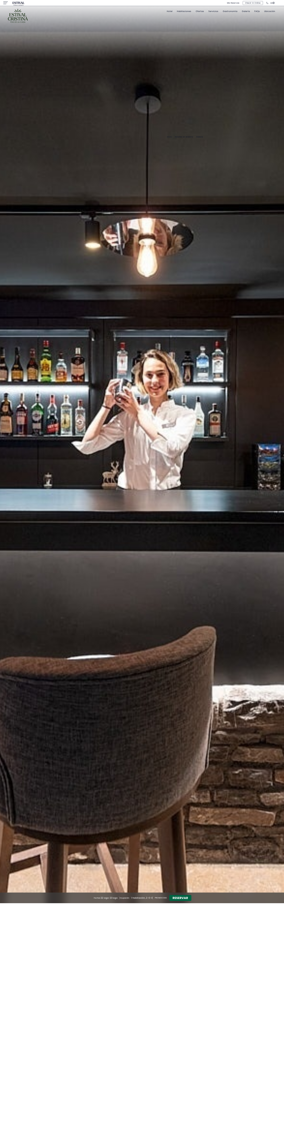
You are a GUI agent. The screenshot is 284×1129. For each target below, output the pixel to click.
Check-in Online (253, 3)
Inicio (169, 137)
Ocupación (124, 898)
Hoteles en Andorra (184, 137)
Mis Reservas (233, 3)
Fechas (97, 898)
